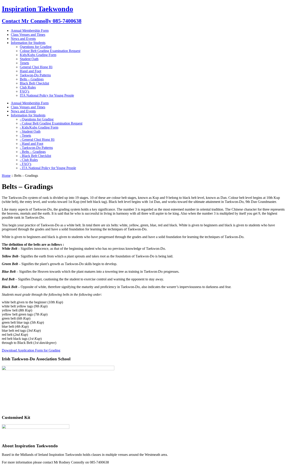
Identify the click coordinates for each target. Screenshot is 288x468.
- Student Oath (30, 131)
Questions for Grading (36, 47)
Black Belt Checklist (34, 83)
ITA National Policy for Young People (47, 95)
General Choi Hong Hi (36, 67)
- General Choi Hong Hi (37, 139)
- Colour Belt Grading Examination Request (51, 123)
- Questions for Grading (37, 119)
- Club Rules (29, 160)
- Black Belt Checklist (35, 156)
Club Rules (28, 87)
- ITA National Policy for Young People (48, 168)
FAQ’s (24, 91)
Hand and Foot (30, 71)
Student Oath (29, 59)
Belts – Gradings (32, 79)
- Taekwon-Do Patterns (36, 148)
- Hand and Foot (31, 143)
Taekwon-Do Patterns (35, 75)
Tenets (24, 63)
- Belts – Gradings (33, 152)
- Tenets (25, 135)
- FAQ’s (25, 164)
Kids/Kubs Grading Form (38, 55)
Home (6, 175)
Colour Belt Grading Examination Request (50, 51)
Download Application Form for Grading (31, 350)
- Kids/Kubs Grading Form (39, 127)
